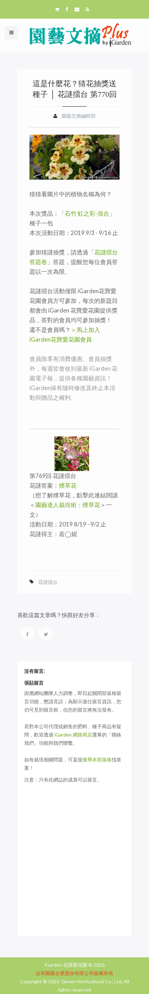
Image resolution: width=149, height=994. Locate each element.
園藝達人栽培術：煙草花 (67, 504)
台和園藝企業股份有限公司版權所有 (74, 973)
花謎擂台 (48, 582)
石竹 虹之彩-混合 (87, 213)
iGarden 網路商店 (73, 735)
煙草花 (68, 485)
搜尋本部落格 (97, 759)
